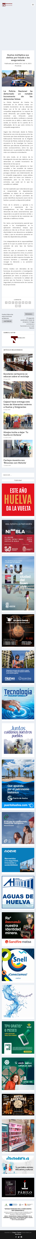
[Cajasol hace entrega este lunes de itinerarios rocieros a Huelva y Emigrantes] (18, 390)
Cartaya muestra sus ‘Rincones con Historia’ (15, 461)
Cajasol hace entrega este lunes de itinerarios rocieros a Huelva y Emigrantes (18, 404)
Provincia (18, 66)
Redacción (18, 64)
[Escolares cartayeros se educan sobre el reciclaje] (18, 362)
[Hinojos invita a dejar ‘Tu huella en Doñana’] (18, 420)
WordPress (18, 1234)
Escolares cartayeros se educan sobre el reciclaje (16, 375)
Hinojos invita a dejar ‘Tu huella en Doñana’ (16, 433)
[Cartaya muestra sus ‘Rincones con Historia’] (18, 448)
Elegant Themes (16, 1232)
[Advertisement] (18, 28)
